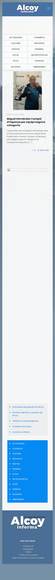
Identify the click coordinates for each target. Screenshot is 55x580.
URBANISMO (39, 66)
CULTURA (15, 43)
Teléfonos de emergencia (25, 420)
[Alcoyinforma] (27, 8)
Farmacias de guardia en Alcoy (28, 406)
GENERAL (39, 49)
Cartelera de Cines (21, 426)
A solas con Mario (21, 432)
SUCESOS (15, 66)
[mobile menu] (48, 8)
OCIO (15, 60)
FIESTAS (16, 49)
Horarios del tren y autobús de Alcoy (27, 414)
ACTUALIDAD (15, 37)
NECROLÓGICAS (39, 55)
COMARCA (39, 37)
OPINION (39, 60)
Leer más (44, 150)
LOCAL (15, 55)
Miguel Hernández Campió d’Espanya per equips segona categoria (26, 122)
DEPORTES (39, 43)
